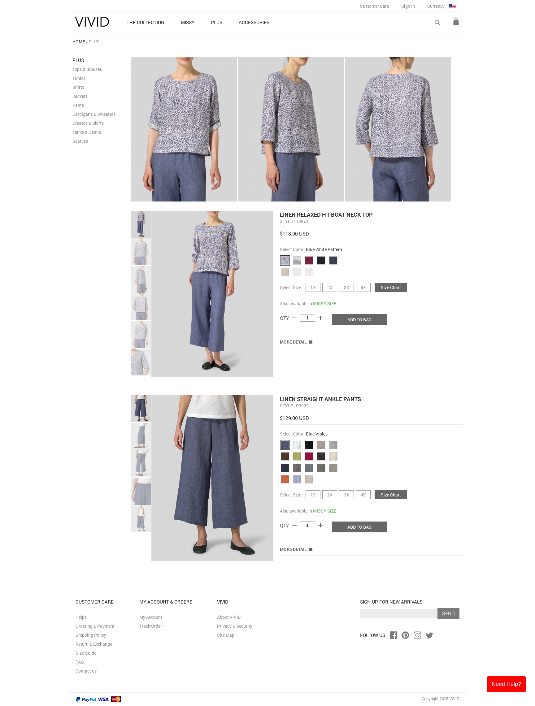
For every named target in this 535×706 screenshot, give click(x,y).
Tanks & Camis (86, 132)
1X (313, 287)
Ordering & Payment (95, 626)
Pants (78, 105)
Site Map (225, 635)
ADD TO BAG (359, 320)
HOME (78, 42)
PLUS (94, 42)
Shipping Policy (91, 635)
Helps (81, 617)
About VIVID (229, 617)
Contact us (86, 671)
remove (294, 318)
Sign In (408, 6)
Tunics (78, 78)
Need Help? (506, 684)
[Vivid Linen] (92, 21)
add (320, 318)
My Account (150, 617)
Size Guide (86, 653)
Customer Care (374, 6)
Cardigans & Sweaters (93, 114)
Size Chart (391, 287)
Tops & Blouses (87, 69)
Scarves (80, 141)
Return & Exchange (94, 644)
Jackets (80, 96)
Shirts (78, 87)
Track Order (150, 626)
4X (363, 287)
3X (346, 287)
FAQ (80, 662)
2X (330, 287)
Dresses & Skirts (88, 123)
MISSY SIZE (324, 303)
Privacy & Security (234, 626)
